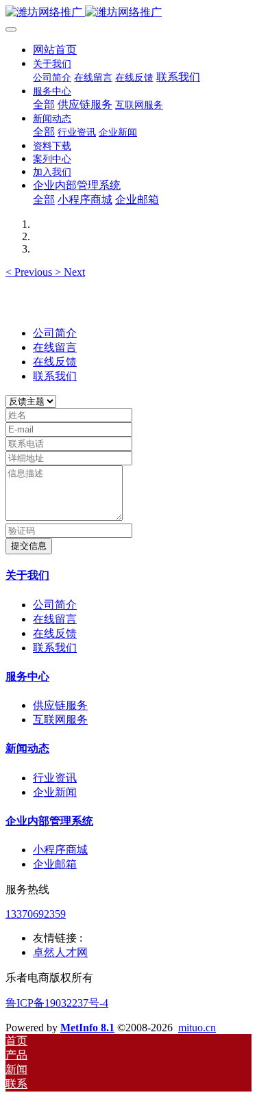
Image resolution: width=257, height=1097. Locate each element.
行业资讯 (55, 778)
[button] (30, 272)
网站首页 (55, 49)
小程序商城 (60, 849)
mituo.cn (197, 1027)
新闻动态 (27, 748)
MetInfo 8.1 (87, 1027)
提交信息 (29, 546)
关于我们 (27, 575)
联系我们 (55, 376)
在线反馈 (55, 361)
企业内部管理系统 (49, 821)
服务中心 (27, 676)
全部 (44, 104)
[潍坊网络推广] (128, 12)
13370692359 (35, 914)
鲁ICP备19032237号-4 (56, 1003)
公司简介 (55, 333)
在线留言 (55, 347)
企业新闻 (55, 792)
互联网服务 (60, 719)
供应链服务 (60, 705)
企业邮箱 (55, 864)
